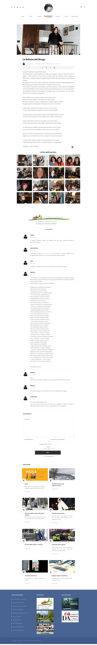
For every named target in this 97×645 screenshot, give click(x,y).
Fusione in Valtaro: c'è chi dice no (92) (20, 606)
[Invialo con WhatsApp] (50, 67)
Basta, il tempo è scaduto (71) (18, 626)
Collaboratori (74, 16)
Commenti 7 (49, 64)
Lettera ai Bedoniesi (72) (17, 623)
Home (22, 16)
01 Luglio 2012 (27, 583)
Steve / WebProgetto (37, 640)
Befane (31, 146)
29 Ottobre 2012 (55, 489)
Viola (26, 484)
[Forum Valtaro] (20, 7)
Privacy (48, 446)
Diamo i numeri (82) (17, 616)
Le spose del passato (58, 513)
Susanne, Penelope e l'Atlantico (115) (19, 599)
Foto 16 (57, 64)
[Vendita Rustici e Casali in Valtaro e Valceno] (45, 604)
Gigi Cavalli (30, 64)
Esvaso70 (57, 16)
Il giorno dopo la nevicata (60, 576)
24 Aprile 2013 (27, 548)
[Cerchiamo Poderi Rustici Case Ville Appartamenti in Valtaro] (48, 219)
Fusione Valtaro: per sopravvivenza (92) (20, 613)
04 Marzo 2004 (54, 583)
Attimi (30, 16)
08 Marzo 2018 (27, 521)
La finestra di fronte (31, 576)
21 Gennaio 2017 (55, 553)
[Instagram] (14, 7)
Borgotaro (25, 146)
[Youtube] (17, 7)
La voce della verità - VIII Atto (34, 544)
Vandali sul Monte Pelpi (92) (18, 609)
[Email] (23, 7)
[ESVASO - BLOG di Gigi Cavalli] (48, 16)
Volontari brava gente (58, 544)
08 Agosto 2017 (55, 522)
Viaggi (39, 16)
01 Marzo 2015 (27, 491)
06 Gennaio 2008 (39, 64)
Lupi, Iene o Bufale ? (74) (17, 619)
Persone (36, 146)
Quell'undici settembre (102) (18, 602)
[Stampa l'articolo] (72, 147)
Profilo (66, 16)
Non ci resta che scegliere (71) (18, 630)
